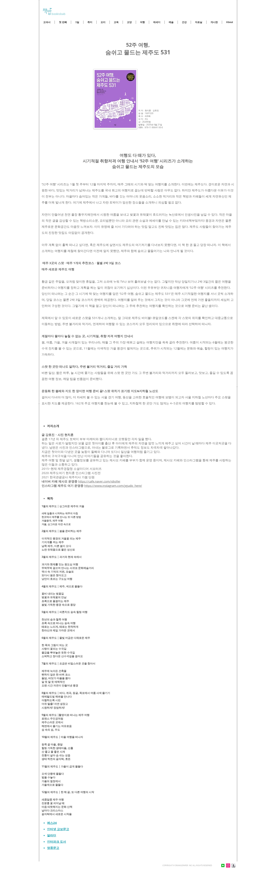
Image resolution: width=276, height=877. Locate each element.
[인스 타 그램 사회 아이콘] (228, 865)
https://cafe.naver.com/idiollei (99, 481)
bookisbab (58, 14)
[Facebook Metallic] (233, 865)
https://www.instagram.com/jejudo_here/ (113, 486)
